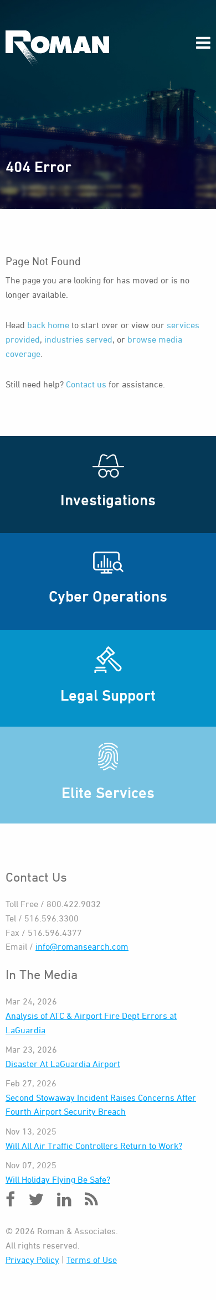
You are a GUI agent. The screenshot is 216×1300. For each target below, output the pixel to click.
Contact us (86, 384)
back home (48, 325)
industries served (78, 339)
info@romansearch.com (81, 946)
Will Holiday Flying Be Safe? (58, 1179)
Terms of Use (91, 1260)
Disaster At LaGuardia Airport (63, 1064)
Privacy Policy (32, 1260)
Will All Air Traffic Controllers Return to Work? (94, 1146)
